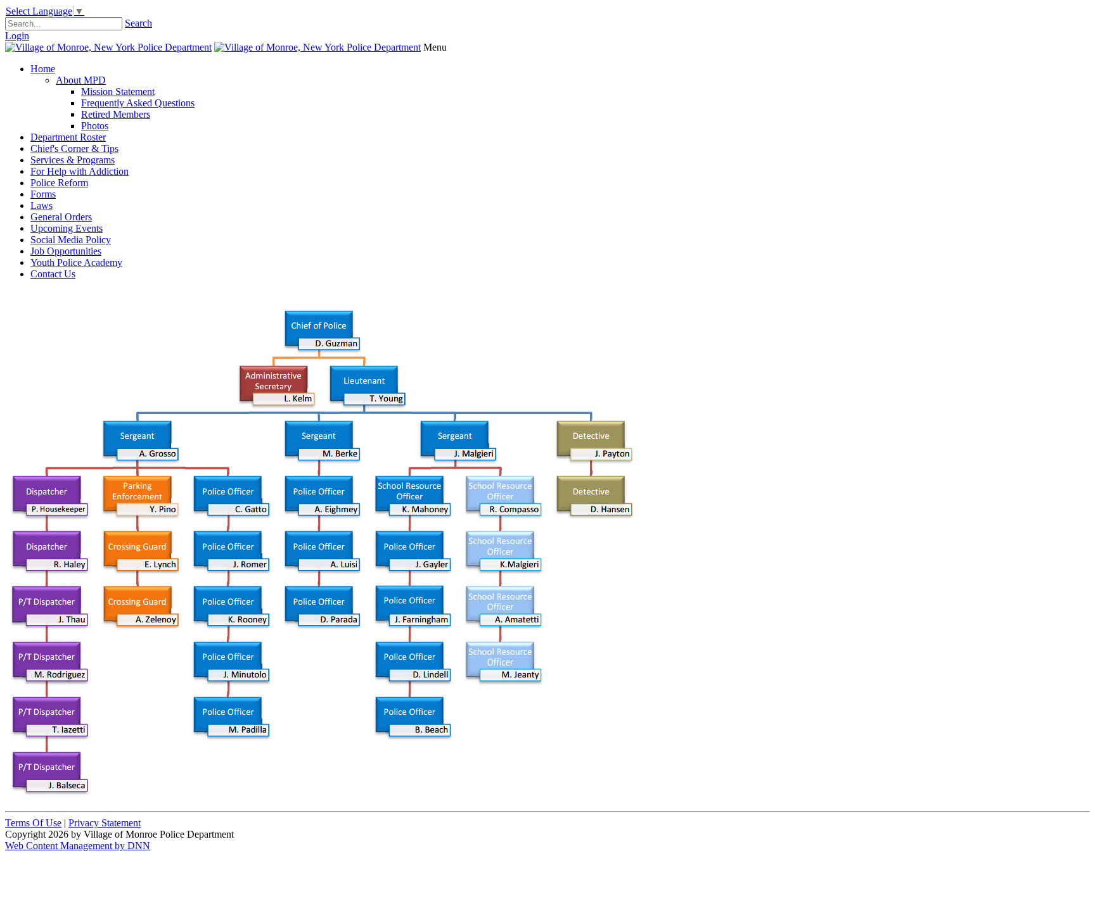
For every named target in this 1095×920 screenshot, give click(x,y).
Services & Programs (72, 159)
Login (17, 35)
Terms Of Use (33, 822)
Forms (43, 194)
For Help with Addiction (79, 171)
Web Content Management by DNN (77, 845)
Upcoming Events (66, 228)
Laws (41, 205)
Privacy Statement (104, 822)
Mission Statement (118, 91)
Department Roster (68, 137)
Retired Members (115, 114)
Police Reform (59, 182)
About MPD (81, 80)
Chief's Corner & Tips (74, 148)
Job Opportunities (65, 251)
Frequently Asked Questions (138, 103)
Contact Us (52, 273)
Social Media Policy (70, 239)
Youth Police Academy (76, 262)
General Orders (61, 216)
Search (138, 23)
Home (42, 68)
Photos (94, 125)
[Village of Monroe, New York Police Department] (108, 47)
